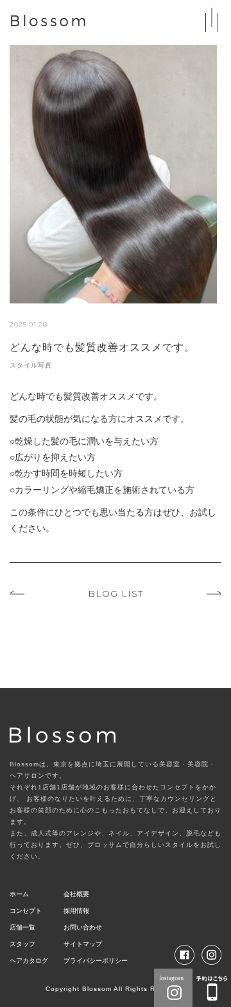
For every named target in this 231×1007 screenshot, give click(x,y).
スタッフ (22, 943)
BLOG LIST (115, 593)
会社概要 (76, 894)
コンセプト (26, 910)
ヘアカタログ (29, 960)
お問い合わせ (83, 927)
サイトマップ (83, 943)
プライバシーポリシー (96, 960)
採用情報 (76, 910)
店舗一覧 (22, 927)
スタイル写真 (31, 365)
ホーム (19, 894)
